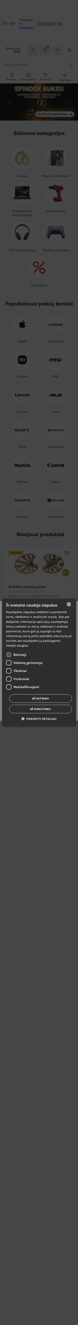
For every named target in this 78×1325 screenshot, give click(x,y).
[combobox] (69, 604)
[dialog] (39, 662)
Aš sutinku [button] (40, 698)
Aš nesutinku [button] (40, 709)
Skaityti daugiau (17, 645)
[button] (39, 718)
